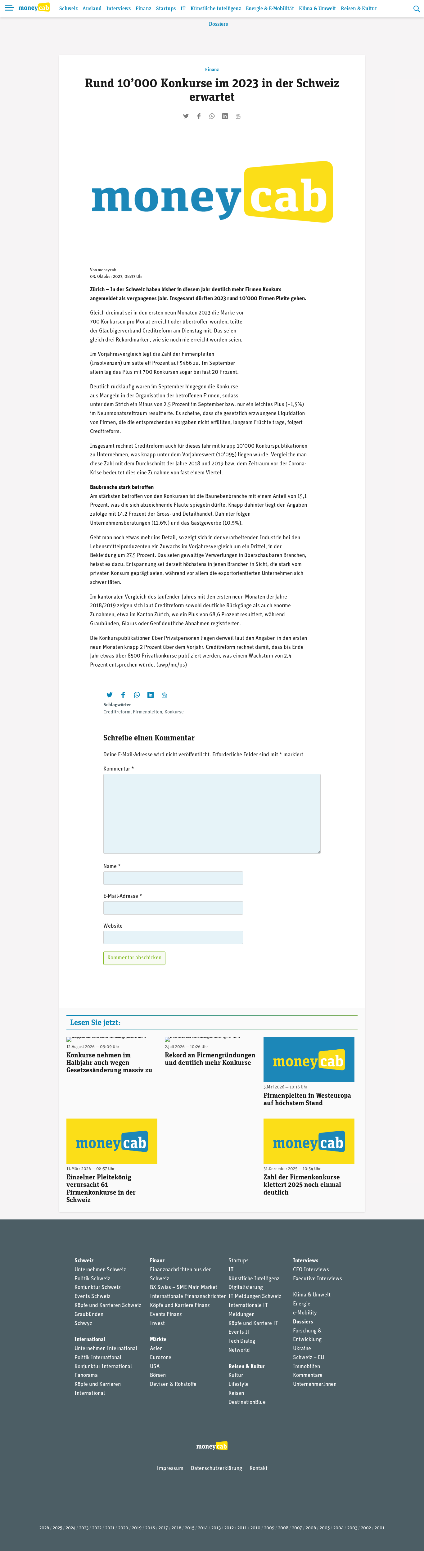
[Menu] (9, 8)
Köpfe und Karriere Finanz (180, 1306)
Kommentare (308, 1375)
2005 (325, 1528)
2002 (366, 1528)
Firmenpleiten (147, 712)
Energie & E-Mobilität (270, 8)
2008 (283, 1528)
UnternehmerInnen (314, 1384)
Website (113, 926)
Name (112, 867)
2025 (57, 1528)
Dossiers (218, 24)
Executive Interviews (317, 1279)
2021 (110, 1528)
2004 (338, 1528)
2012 (229, 1528)
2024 (70, 1528)
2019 (137, 1528)
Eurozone (160, 1358)
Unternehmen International (105, 1349)
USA (155, 1367)
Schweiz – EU (308, 1358)
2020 (123, 1528)
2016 (176, 1528)
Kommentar (118, 769)
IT (183, 8)
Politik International (97, 1358)
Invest (157, 1324)
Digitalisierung (245, 1288)
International (89, 1340)
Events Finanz (166, 1315)
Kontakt (259, 1469)
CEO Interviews (311, 1270)
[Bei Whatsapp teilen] (212, 116)
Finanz (143, 8)
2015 (189, 1528)
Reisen (236, 1393)
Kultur (235, 1375)
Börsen (158, 1375)
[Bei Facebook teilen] (199, 116)
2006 (311, 1528)
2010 (255, 1528)
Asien (156, 1349)
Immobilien (306, 1367)
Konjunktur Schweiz (97, 1288)
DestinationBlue (247, 1402)
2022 (96, 1528)
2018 (150, 1528)
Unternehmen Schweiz (100, 1270)
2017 (163, 1528)
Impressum (170, 1469)
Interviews (118, 8)
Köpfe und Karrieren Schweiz (107, 1306)
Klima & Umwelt (317, 8)
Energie (301, 1304)
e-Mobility (305, 1313)
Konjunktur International (103, 1367)
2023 (83, 1528)
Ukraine (302, 1349)
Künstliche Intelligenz (216, 8)
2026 (44, 1528)
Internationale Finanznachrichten (188, 1297)
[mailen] (238, 116)
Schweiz (68, 8)
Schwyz (83, 1324)
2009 (269, 1528)
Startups (166, 8)
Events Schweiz (92, 1297)
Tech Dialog (241, 1341)
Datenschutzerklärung (216, 1469)
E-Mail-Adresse (122, 896)
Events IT (239, 1332)
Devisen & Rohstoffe (173, 1384)
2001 (380, 1528)
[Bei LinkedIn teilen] (225, 116)
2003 (352, 1528)
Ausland (92, 8)
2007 (297, 1528)
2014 (203, 1528)
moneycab (107, 270)
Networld (239, 1350)
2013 (216, 1528)
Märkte (158, 1340)
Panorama (86, 1375)
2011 (242, 1528)
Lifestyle (238, 1384)
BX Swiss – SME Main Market (183, 1288)
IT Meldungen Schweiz (254, 1297)
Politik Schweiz (92, 1279)
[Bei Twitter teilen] (186, 116)
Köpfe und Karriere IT (253, 1324)
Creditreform (116, 712)
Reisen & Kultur (359, 8)
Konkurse (174, 712)
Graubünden (88, 1315)
